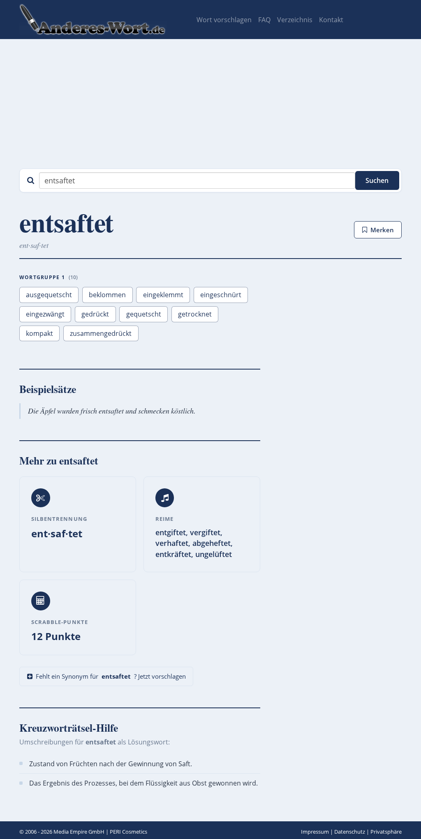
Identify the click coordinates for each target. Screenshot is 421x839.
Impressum (315, 831)
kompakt (39, 333)
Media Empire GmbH (78, 831)
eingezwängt (45, 314)
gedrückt (95, 314)
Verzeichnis (294, 19)
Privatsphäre (386, 831)
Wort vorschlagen (224, 19)
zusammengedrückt (101, 333)
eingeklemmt (163, 294)
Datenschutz (349, 831)
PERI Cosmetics (128, 831)
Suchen (377, 180)
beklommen (107, 294)
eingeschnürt (220, 294)
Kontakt (331, 19)
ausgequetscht (49, 294)
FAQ (264, 19)
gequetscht (143, 314)
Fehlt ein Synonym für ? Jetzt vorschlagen (111, 676)
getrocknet (195, 314)
